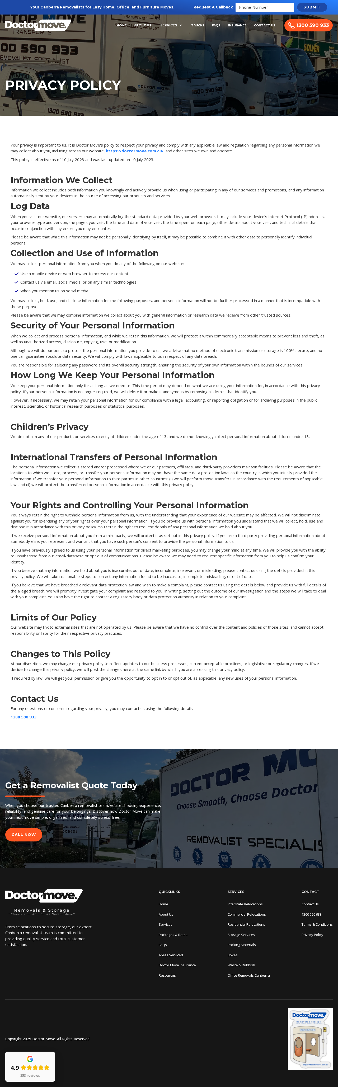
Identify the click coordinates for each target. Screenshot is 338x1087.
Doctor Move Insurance (177, 965)
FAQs (216, 25)
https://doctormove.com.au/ (134, 150)
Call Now (24, 834)
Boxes (233, 955)
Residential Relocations (246, 924)
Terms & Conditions (317, 924)
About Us (142, 25)
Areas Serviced (171, 955)
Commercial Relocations (247, 914)
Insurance (237, 25)
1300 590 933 (23, 716)
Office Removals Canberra (249, 975)
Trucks (197, 25)
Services (168, 25)
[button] (171, 25)
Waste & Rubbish (241, 965)
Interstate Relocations (245, 904)
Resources (167, 975)
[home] (38, 25)
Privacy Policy (312, 934)
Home (122, 25)
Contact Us (310, 904)
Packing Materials (242, 944)
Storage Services (241, 934)
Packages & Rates (173, 934)
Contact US (264, 25)
